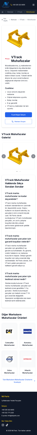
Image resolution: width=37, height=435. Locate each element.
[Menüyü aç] (33, 5)
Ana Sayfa (5, 20)
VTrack (19, 12)
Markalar (10, 12)
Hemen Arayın (19, 121)
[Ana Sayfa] (2, 12)
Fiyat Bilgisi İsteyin (18, 115)
